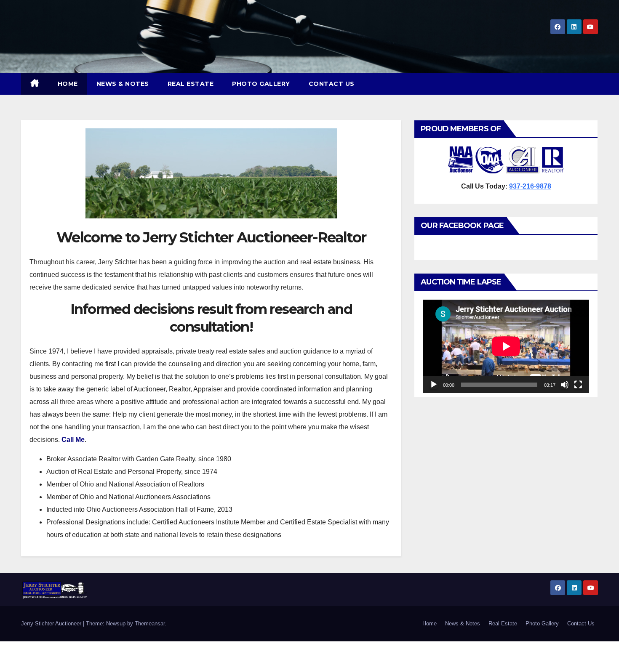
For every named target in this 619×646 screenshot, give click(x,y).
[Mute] (564, 384)
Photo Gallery (261, 84)
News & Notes (122, 84)
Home (68, 84)
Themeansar (150, 623)
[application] (506, 346)
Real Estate (191, 84)
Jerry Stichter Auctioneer (52, 623)
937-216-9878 (530, 186)
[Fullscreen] (578, 384)
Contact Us (332, 84)
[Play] (434, 384)
